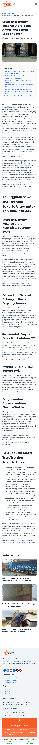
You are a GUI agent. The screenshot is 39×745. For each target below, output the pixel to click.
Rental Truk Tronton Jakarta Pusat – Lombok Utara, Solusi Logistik (16, 630)
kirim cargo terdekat (21, 182)
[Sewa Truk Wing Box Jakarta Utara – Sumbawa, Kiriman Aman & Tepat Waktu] (19, 567)
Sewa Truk (30, 38)
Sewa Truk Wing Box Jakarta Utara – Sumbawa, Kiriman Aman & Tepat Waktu (18, 579)
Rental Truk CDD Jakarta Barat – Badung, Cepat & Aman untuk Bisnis (18, 605)
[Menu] (36, 4)
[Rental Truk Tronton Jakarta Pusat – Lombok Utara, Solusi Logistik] (19, 618)
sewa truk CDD (19, 278)
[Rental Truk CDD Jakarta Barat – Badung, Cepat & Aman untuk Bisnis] (19, 592)
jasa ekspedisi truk (25, 543)
